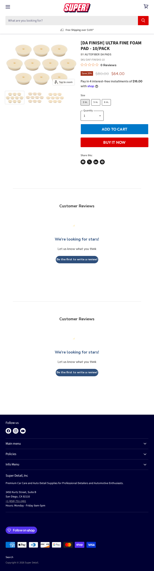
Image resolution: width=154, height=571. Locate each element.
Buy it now (114, 142)
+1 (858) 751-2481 (16, 501)
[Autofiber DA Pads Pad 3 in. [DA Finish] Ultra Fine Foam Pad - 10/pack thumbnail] (14, 97)
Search (9, 557)
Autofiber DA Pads (98, 54)
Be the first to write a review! (77, 259)
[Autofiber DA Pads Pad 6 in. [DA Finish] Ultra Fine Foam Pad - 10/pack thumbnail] (55, 97)
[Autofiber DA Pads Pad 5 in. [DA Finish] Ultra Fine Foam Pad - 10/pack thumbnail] (34, 97)
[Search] (143, 20)
